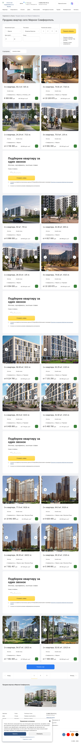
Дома (28, 9)
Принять (15, 733)
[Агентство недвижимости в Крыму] (9, 3)
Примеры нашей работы (30, 716)
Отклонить (40, 733)
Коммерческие (67, 9)
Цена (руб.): (8, 35)
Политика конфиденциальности (27, 737)
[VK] (63, 734)
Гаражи (58, 9)
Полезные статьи (28, 713)
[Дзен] (76, 734)
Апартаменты (13, 9)
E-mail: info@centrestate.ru (52, 725)
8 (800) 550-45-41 (44, 2)
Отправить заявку (21, 178)
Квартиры (5, 9)
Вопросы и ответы (28, 718)
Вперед (72, 675)
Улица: (24, 35)
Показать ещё (40, 667)
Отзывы (16, 716)
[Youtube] (68, 734)
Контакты (76, 9)
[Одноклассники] (72, 734)
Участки (22, 9)
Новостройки (36, 9)
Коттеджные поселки (48, 9)
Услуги (16, 713)
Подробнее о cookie (27, 739)
